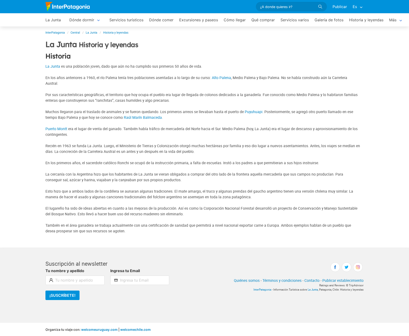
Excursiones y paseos (198, 20)
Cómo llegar (235, 20)
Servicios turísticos (126, 20)
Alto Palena (221, 77)
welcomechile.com (135, 329)
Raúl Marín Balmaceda (143, 117)
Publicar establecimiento (343, 280)
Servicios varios (294, 20)
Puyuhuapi (253, 111)
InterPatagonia (262, 289)
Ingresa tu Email (125, 270)
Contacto (312, 280)
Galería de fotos (329, 20)
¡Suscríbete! (62, 295)
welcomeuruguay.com (99, 329)
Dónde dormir (81, 20)
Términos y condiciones (282, 280)
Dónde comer (161, 20)
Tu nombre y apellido (64, 270)
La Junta (53, 20)
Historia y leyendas (366, 20)
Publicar (340, 6)
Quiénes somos (247, 280)
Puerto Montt (56, 128)
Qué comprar (263, 20)
